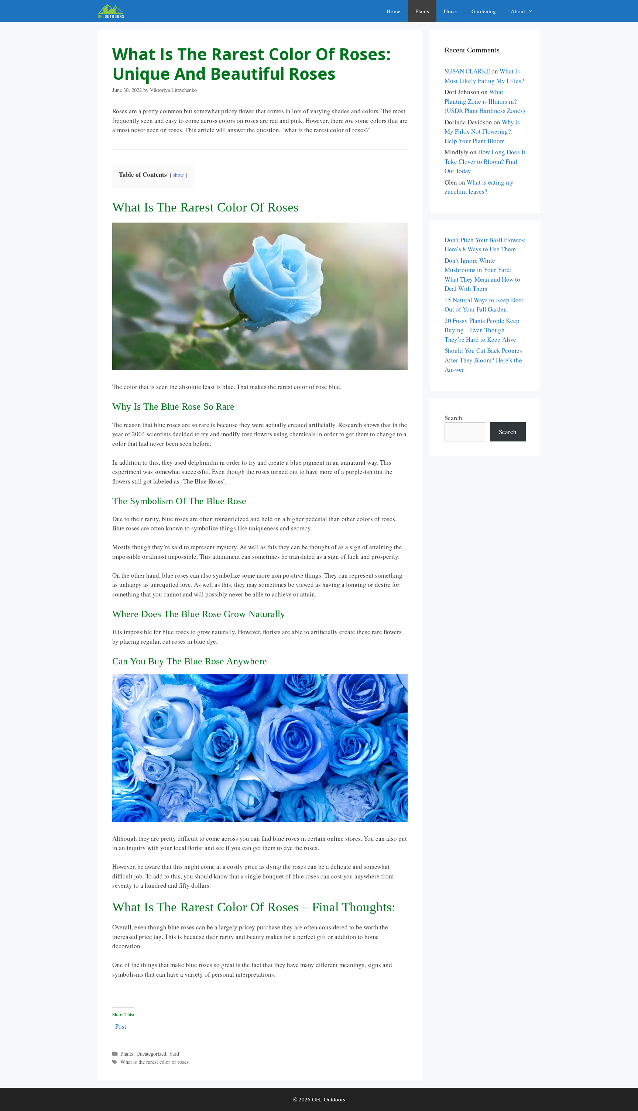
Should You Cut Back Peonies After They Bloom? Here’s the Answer (483, 360)
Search (453, 417)
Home (394, 11)
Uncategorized (151, 1053)
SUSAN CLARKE (467, 71)
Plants (422, 11)
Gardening (483, 11)
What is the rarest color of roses (154, 1061)
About (518, 11)
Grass (450, 11)
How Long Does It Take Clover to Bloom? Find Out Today (485, 161)
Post (120, 1025)
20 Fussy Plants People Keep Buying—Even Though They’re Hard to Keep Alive (482, 330)
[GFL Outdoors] (112, 11)
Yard (174, 1053)
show (178, 175)
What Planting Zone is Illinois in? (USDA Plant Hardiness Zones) (485, 101)
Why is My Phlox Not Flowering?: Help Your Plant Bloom (482, 131)
